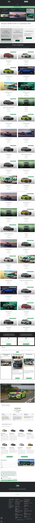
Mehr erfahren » (9, 64)
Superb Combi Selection (8, 233)
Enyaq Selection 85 (26, 123)
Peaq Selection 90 (9, 202)
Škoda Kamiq (11, 447)
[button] (17, 4)
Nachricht (2, 467)
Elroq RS (26, 107)
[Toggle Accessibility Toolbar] (1, 518)
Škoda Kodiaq (28, 447)
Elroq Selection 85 (9, 218)
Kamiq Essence (8, 154)
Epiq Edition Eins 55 (8, 280)
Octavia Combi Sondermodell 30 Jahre (26, 280)
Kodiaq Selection (26, 185)
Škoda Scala (11, 433)
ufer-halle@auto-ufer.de (19, 507)
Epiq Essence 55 (9, 185)
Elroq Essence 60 (9, 311)
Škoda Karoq (20, 447)
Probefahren (29, 31)
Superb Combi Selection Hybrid (8, 107)
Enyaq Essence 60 (8, 76)
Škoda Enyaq (3, 447)
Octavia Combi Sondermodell (26, 154)
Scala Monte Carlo (26, 249)
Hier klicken (9, 478)
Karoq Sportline (26, 311)
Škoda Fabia (3, 433)
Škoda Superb (28, 433)
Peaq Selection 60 (9, 249)
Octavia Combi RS (9, 123)
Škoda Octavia (20, 433)
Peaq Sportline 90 (26, 76)
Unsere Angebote (17, 45)
